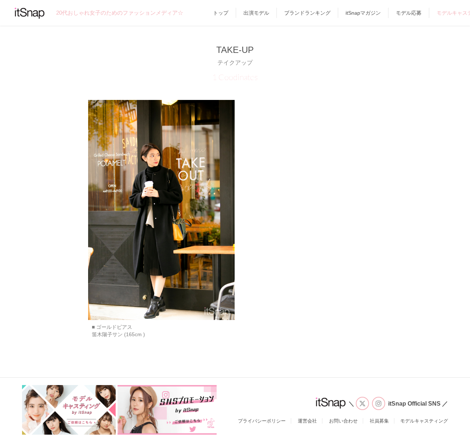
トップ (220, 13)
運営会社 (307, 421)
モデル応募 (409, 13)
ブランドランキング (307, 13)
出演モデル (256, 13)
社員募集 (379, 421)
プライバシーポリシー (262, 421)
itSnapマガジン (363, 13)
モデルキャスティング (424, 421)
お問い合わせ (343, 421)
